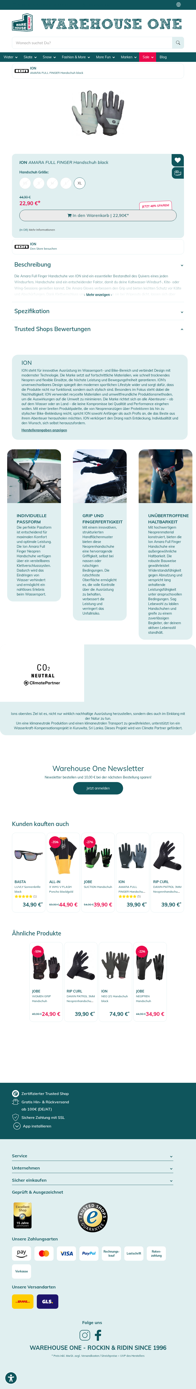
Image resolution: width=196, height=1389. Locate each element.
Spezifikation (31, 311)
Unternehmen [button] (26, 1168)
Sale (146, 57)
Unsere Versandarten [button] (34, 1287)
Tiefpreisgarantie (99, 4)
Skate (28, 57)
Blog (163, 57)
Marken (127, 57)
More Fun (104, 57)
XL (80, 183)
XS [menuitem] (25, 183)
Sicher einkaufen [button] (29, 1180)
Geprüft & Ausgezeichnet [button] (37, 1192)
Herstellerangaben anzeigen (44, 430)
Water (9, 57)
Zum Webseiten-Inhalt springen (24, 2)
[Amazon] (21, 1253)
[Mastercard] (44, 1253)
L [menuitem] (66, 183)
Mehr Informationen (42, 229)
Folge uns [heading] (92, 1322)
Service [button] (19, 1155)
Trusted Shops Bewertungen (52, 329)
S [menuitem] (39, 183)
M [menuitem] (52, 183)
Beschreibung (32, 264)
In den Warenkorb (100, 215)
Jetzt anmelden (98, 788)
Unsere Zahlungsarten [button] (35, 1239)
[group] (40, 1093)
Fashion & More (74, 57)
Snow (48, 57)
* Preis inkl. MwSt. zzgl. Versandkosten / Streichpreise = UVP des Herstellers (98, 1355)
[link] (29, 872)
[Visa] (66, 1253)
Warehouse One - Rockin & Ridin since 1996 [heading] (98, 1347)
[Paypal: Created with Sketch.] (88, 1253)
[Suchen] (178, 43)
